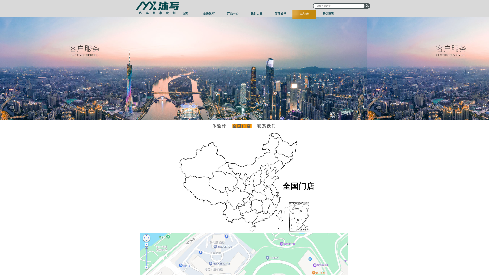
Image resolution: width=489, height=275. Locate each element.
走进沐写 (209, 13)
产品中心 (233, 13)
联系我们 (266, 126)
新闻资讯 (280, 13)
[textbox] (339, 6)
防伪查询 (328, 13)
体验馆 (219, 126)
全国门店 (335, 116)
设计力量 (256, 13)
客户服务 (304, 13)
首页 (185, 13)
